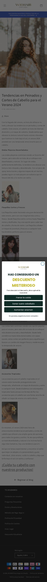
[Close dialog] (42, 263)
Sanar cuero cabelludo (23, 303)
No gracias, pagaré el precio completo (23, 316)
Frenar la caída (23, 297)
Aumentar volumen (23, 309)
